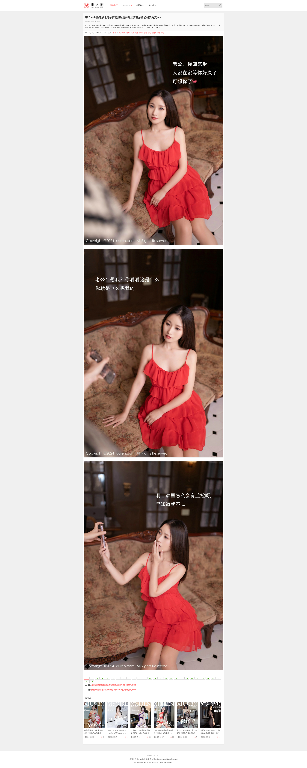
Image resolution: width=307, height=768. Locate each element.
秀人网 (93, 21)
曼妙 (154, 33)
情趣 (162, 33)
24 (208, 678)
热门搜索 (152, 5)
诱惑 (149, 33)
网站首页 (114, 5)
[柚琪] (187, 717)
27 (86, 682)
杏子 (114, 33)
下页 (91, 682)
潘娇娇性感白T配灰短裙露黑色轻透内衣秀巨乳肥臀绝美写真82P (113, 690)
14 (155, 678)
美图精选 (140, 5)
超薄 (145, 33)
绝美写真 (122, 33)
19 (181, 678)
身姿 (132, 33)
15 (160, 678)
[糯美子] (117, 717)
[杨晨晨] (94, 717)
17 (171, 678)
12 (144, 678)
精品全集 (126, 5)
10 (134, 678)
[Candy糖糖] (164, 717)
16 (166, 678)
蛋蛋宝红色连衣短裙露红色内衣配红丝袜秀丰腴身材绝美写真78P (113, 685)
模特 (158, 33)
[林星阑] (210, 717)
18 (176, 678)
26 (218, 678)
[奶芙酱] (140, 717)
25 (213, 678)
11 (139, 678)
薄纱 (128, 33)
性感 (141, 33)
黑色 (136, 33)
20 (187, 678)
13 (150, 678)
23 (203, 678)
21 (192, 678)
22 (197, 678)
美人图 (87, 21)
